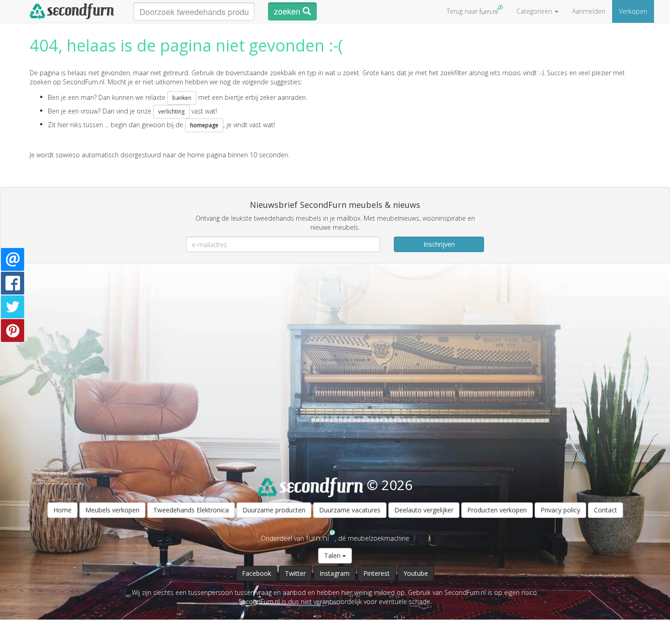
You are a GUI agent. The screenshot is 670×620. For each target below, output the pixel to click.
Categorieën (535, 11)
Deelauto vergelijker (424, 510)
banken (181, 98)
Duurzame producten (273, 510)
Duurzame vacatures (350, 510)
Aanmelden (588, 11)
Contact (605, 510)
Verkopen (633, 11)
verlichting (171, 111)
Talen (333, 555)
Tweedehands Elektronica (191, 510)
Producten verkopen (497, 510)
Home (62, 510)
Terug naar (463, 11)
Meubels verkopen (112, 510)
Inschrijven (439, 244)
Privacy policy (560, 510)
